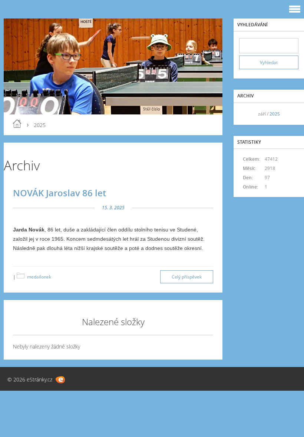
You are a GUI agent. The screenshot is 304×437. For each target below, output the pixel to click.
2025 (275, 114)
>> (290, 114)
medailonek (39, 277)
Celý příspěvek (187, 277)
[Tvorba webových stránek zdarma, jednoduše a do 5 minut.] (60, 379)
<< (247, 114)
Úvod (17, 123)
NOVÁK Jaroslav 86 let (59, 193)
